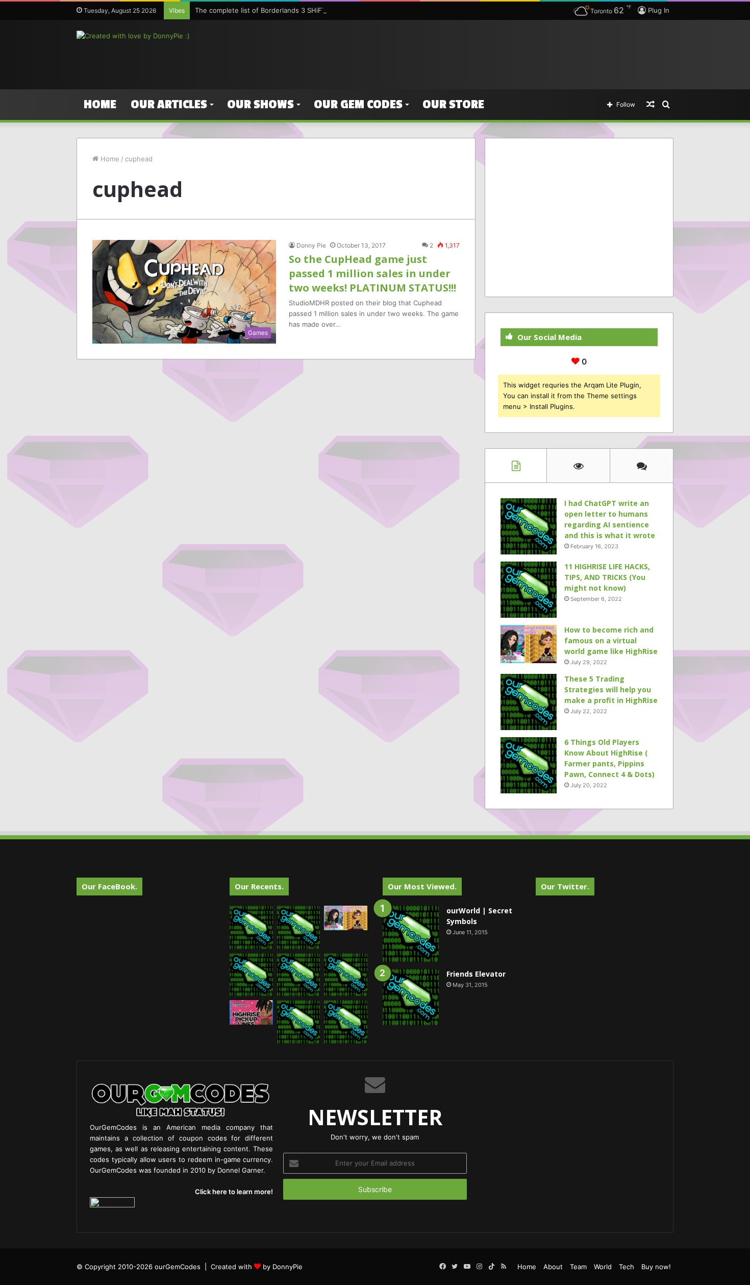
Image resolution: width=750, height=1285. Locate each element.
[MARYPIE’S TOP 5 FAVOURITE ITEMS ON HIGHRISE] (345, 1022)
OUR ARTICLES (169, 104)
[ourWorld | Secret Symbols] (411, 934)
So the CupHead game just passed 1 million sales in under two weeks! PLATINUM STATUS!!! (372, 273)
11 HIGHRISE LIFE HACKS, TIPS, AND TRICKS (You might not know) (607, 577)
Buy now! (656, 1267)
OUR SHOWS (260, 104)
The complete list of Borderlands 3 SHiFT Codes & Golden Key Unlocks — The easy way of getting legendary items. (379, 10)
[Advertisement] (477, 53)
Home (100, 104)
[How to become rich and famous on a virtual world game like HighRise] (529, 644)
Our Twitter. (565, 886)
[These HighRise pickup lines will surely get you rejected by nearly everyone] (251, 1012)
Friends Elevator (476, 974)
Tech (626, 1267)
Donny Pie (311, 245)
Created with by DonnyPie (257, 1267)
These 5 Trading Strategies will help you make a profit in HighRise (611, 689)
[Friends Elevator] (411, 997)
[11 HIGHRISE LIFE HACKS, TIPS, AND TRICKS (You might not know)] (529, 590)
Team (578, 1267)
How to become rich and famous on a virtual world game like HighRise (611, 640)
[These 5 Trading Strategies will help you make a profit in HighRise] (529, 702)
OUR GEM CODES (358, 104)
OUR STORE (453, 104)
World (603, 1267)
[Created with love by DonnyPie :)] (133, 35)
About (553, 1267)
